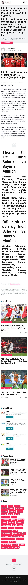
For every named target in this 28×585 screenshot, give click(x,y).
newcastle (4, 530)
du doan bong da (6, 519)
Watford (4, 547)
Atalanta (4, 508)
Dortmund (14, 517)
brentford (20, 511)
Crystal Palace (5, 517)
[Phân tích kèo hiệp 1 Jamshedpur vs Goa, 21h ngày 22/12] (14, 379)
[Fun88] (3, 424)
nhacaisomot (11, 48)
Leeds (14, 525)
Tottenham (4, 541)
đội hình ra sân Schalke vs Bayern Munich (18, 290)
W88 (7, 433)
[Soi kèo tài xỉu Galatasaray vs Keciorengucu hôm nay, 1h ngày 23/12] (14, 313)
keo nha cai (11, 522)
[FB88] (3, 446)
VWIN (11, 581)
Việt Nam (22, 544)
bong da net (12, 511)
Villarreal (15, 544)
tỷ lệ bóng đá (12, 541)
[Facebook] (14, 569)
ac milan (4, 505)
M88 (7, 411)
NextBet (24, 579)
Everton (14, 519)
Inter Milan (21, 519)
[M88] (3, 414)
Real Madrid (5, 536)
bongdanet (12, 289)
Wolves (17, 547)
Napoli (20, 528)
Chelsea (17, 514)
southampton (20, 539)
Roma (11, 536)
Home (2, 38)
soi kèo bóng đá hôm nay (8, 539)
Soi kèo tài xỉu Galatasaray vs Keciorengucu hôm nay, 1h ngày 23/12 (13, 328)
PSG (24, 533)
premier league (17, 533)
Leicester (20, 525)
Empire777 (16, 581)
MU (16, 528)
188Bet (4, 579)
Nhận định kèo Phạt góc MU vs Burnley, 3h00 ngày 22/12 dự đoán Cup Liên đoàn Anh (14, 361)
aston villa (17, 505)
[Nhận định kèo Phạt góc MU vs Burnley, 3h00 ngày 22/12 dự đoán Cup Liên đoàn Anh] (14, 346)
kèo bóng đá (20, 522)
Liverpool (4, 528)
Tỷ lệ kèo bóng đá (6, 544)
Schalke (16, 293)
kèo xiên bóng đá (6, 525)
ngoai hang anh (13, 530)
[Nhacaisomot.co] (6, 2)
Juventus (4, 522)
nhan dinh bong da (6, 533)
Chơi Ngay (10, 417)
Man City (11, 528)
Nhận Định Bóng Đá (7, 42)
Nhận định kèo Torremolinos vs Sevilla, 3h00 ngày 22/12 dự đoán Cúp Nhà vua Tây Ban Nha (18, 492)
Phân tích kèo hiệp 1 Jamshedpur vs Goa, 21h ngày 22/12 (13, 393)
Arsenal (10, 505)
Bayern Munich (6, 289)
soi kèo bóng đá (19, 536)
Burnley (10, 514)
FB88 (7, 443)
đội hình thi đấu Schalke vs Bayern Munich (10, 292)
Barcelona (10, 508)
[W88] (3, 436)
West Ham (10, 547)
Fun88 (8, 421)
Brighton (4, 514)
